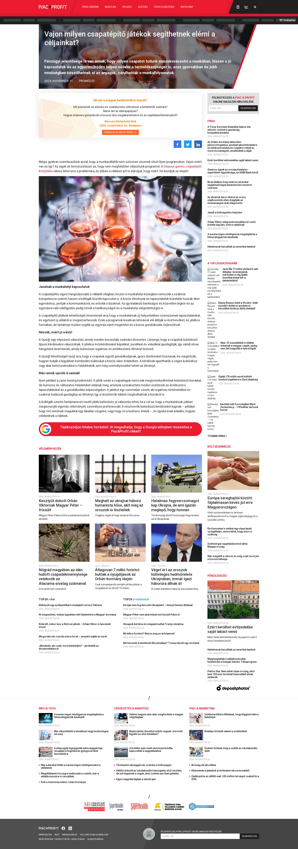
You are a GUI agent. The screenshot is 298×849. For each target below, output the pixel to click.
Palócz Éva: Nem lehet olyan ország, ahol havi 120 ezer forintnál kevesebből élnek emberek (231, 674)
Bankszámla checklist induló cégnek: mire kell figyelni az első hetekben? (155, 733)
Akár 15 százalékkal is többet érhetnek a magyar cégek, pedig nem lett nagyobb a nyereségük (238, 345)
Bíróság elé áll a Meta (203, 765)
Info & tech (47, 708)
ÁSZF (56, 834)
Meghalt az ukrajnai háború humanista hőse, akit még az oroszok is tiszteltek (119, 505)
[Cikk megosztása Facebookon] (177, 144)
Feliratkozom (248, 108)
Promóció (87, 81)
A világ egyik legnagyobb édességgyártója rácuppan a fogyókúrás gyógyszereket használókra (78, 751)
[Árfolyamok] (246, 7)
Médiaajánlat (69, 834)
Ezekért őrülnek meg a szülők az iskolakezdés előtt (231, 749)
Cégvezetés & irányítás (131, 708)
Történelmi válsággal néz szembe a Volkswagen (143, 765)
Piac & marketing (202, 708)
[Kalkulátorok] (238, 6)
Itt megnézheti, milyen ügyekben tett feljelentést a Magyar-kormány (78, 614)
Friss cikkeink (90, 7)
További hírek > (217, 436)
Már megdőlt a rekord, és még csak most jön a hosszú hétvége (233, 557)
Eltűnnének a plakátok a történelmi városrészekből (220, 770)
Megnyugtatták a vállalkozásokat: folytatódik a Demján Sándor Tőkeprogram (232, 660)
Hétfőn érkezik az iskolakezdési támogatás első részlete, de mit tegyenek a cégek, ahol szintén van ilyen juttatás (149, 772)
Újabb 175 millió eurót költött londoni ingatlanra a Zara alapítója (238, 378)
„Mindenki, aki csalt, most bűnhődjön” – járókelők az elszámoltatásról (69, 647)
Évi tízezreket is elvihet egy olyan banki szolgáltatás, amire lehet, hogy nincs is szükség (229, 531)
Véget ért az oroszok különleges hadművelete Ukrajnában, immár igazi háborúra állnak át (171, 577)
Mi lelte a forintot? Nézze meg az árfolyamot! (149, 633)
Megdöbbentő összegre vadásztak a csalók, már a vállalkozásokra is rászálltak (70, 775)
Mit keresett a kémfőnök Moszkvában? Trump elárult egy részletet (161, 643)
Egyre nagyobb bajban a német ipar (136, 779)
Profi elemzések (164, 7)
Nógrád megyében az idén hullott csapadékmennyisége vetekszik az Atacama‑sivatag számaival (63, 577)
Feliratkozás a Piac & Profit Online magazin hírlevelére (191, 831)
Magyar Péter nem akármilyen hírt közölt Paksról (151, 614)
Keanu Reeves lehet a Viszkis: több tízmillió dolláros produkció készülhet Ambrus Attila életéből (238, 305)
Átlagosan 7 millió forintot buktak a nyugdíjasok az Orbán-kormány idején (117, 574)
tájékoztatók (62, 839)
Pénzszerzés (217, 575)
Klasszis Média (95, 839)
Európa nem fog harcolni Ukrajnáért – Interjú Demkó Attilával (158, 605)
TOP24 (47, 599)
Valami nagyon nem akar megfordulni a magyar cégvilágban (156, 716)
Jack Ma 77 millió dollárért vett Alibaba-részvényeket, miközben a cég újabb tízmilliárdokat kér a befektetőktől (240, 275)
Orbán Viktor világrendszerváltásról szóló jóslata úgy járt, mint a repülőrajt (231, 223)
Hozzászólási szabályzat (94, 834)
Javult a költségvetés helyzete (224, 212)
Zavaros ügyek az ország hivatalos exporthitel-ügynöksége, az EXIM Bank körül (233, 171)
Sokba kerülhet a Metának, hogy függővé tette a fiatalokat (232, 716)
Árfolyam (187, 7)
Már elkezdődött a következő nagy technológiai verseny (81, 733)
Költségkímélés (219, 446)
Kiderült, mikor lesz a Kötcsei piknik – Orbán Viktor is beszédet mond (75, 625)
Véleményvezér (50, 448)
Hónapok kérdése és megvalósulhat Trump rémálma (153, 624)
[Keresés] (255, 7)
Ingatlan (110, 7)
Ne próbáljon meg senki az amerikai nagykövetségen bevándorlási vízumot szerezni (229, 185)
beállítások (78, 839)
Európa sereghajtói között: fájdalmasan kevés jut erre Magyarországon (230, 502)
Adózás (143, 7)
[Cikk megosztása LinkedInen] (198, 144)
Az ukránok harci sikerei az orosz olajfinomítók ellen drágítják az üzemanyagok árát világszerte (226, 200)
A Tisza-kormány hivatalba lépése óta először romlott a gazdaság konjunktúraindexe (229, 129)
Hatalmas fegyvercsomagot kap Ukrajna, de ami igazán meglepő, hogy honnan (175, 505)
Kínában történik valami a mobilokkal (226, 731)
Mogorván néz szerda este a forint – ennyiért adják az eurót (73, 636)
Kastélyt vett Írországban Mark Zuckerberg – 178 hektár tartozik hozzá (239, 407)
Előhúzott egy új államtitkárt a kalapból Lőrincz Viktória (70, 605)
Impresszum (45, 834)
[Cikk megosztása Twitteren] (188, 144)
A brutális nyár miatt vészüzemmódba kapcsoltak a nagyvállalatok (151, 749)
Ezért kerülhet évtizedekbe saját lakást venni (233, 160)
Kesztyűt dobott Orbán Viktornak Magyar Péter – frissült (60, 505)
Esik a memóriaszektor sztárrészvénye (63, 782)
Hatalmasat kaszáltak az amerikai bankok (231, 246)
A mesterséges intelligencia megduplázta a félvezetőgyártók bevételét (232, 236)
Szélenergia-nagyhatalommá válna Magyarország (227, 545)
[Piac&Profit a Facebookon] (64, 828)
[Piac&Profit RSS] (70, 828)
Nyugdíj (127, 7)
